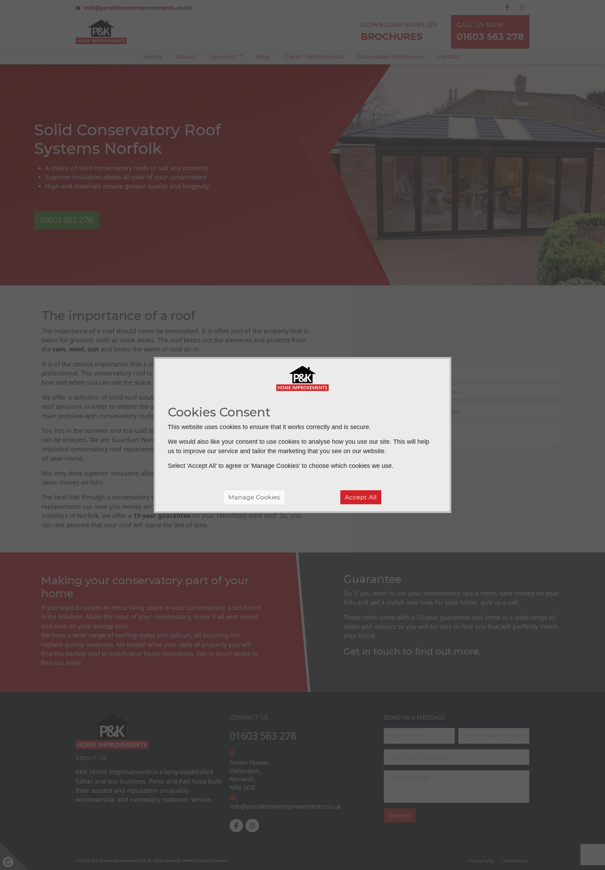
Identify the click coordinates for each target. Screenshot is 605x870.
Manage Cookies (254, 497)
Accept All (361, 497)
